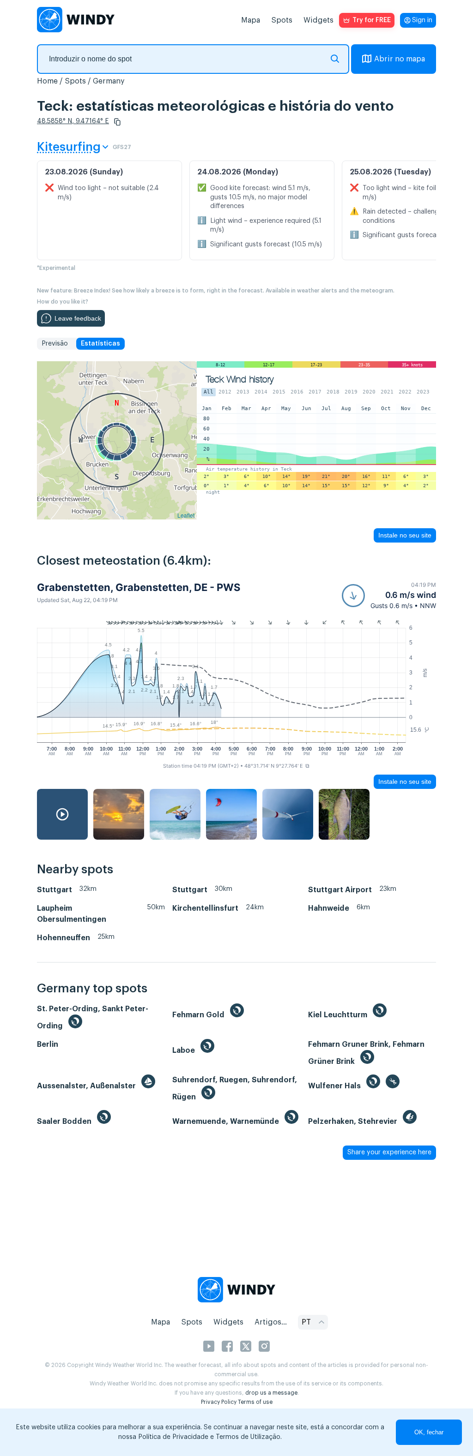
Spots (281, 20)
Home (47, 81)
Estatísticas (100, 343)
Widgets (318, 20)
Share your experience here (389, 1152)
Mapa (250, 20)
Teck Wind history (240, 379)
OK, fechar (428, 1432)
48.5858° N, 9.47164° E (73, 121)
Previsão (55, 343)
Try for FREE (371, 20)
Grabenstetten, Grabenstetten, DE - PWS (138, 587)
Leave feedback (78, 318)
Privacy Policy (218, 1402)
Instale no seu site (404, 535)
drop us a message (271, 1393)
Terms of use (255, 1402)
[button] (117, 121)
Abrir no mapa (399, 59)
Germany (109, 81)
